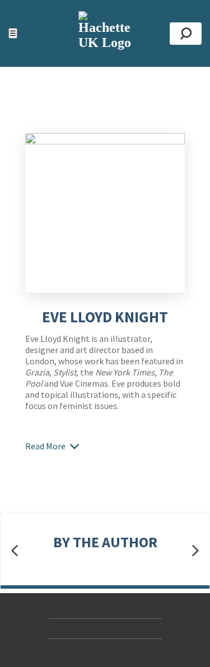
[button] (14, 551)
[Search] (186, 33)
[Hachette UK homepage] (105, 33)
